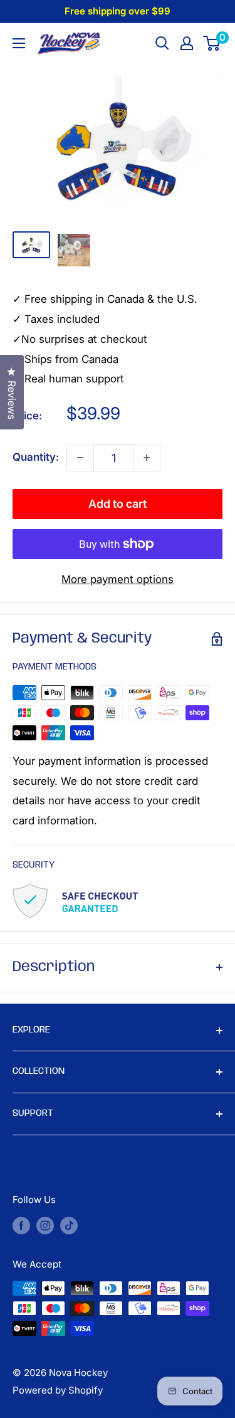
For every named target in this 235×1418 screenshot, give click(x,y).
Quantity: (36, 457)
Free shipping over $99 (117, 11)
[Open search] (162, 43)
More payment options (117, 579)
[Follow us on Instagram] (45, 1225)
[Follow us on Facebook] (21, 1225)
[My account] (186, 43)
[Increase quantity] (146, 457)
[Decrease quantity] (80, 457)
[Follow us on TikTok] (69, 1225)
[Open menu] (19, 43)
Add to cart (117, 503)
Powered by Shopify (58, 1390)
